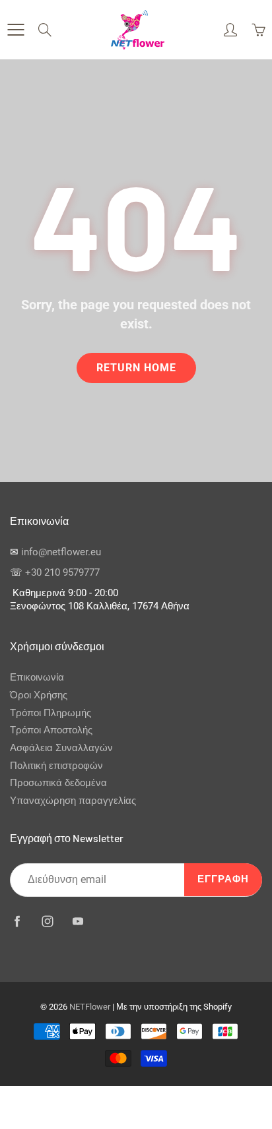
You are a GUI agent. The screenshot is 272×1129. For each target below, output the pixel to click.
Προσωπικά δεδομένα (58, 783)
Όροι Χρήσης (38, 695)
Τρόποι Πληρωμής (50, 713)
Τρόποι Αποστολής (51, 730)
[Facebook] (16, 921)
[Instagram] (47, 921)
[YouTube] (77, 921)
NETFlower (89, 1007)
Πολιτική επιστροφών (56, 766)
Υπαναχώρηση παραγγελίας (73, 801)
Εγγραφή (223, 879)
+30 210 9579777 (62, 572)
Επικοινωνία (37, 677)
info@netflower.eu (61, 552)
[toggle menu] (15, 30)
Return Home (136, 367)
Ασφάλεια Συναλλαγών (61, 748)
